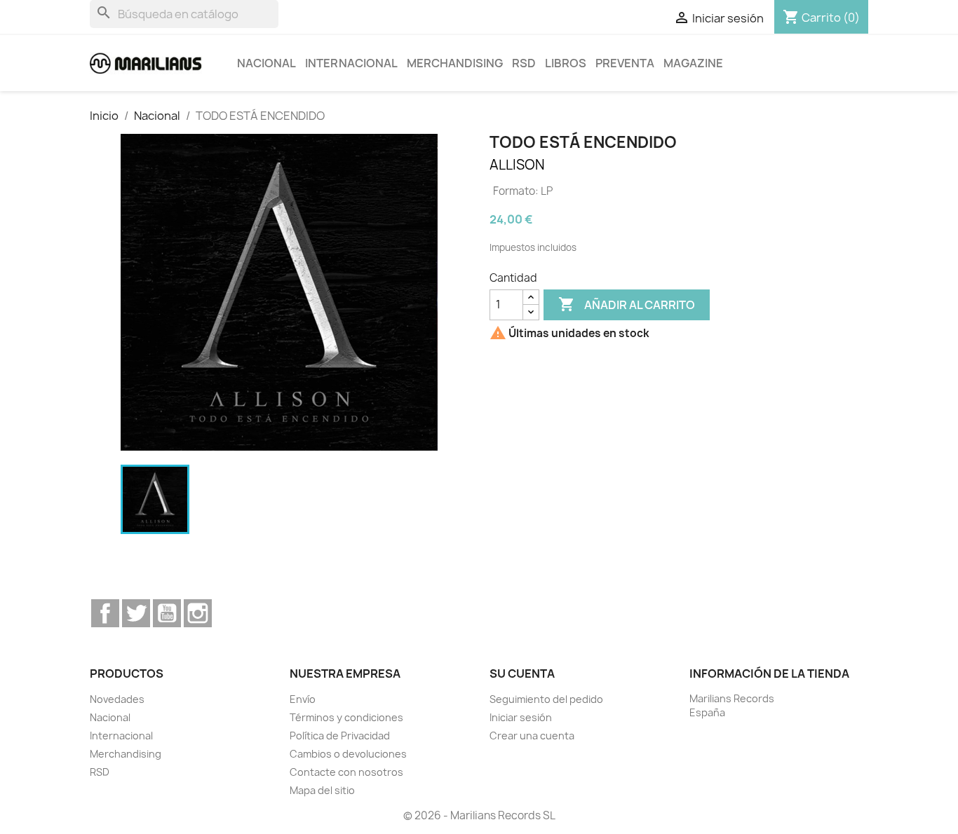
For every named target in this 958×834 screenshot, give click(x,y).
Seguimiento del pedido (546, 699)
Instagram (198, 613)
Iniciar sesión (521, 717)
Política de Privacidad (340, 735)
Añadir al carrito (626, 304)
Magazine (693, 63)
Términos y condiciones (346, 717)
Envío (303, 699)
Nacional (266, 63)
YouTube (167, 613)
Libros (565, 63)
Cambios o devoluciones (348, 753)
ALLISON (517, 164)
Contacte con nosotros (346, 772)
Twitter (136, 613)
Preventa (624, 63)
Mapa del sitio (322, 790)
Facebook (105, 613)
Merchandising (455, 63)
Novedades (117, 699)
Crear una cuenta (532, 735)
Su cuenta (522, 673)
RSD (524, 63)
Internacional (351, 63)
